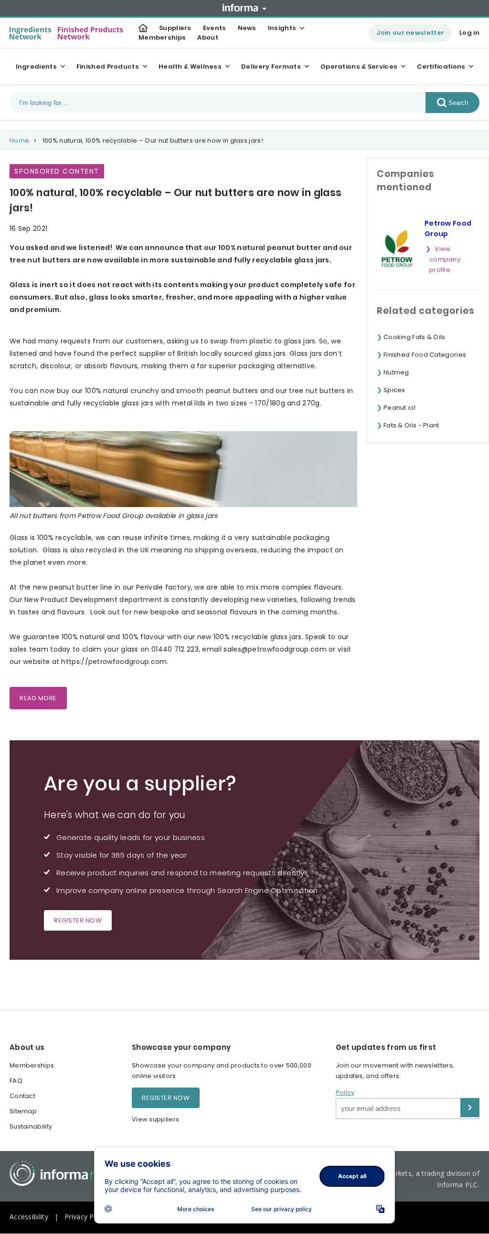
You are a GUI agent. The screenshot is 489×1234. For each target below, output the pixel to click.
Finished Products (107, 66)
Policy (345, 1092)
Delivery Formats (271, 66)
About (207, 37)
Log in (469, 32)
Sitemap (23, 1111)
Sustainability (31, 1126)
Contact (22, 1095)
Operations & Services (358, 66)
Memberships (162, 37)
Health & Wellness (190, 66)
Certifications (441, 66)
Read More (38, 698)
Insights (282, 27)
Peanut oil (399, 407)
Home (19, 140)
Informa (244, 7)
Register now (78, 920)
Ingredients (36, 66)
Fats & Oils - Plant (411, 425)
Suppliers (175, 27)
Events (214, 27)
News (247, 27)
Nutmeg (396, 372)
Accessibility (29, 1216)
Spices (394, 389)
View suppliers (155, 1119)
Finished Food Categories (424, 354)
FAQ (16, 1080)
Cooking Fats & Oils (414, 337)
